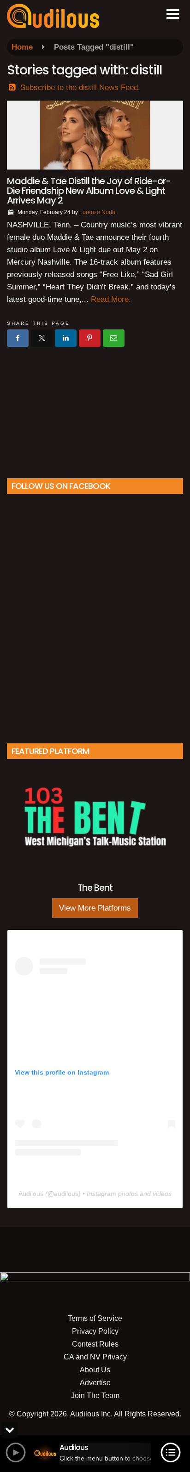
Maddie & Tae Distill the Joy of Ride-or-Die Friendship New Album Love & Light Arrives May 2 (89, 191)
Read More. (111, 299)
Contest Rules (95, 1344)
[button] (172, 14)
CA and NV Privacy (95, 1357)
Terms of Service (95, 1318)
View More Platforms (95, 908)
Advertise (95, 1383)
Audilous (30, 1193)
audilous (66, 1193)
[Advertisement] (95, 408)
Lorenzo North (97, 212)
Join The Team (95, 1395)
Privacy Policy (95, 1331)
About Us (95, 1370)
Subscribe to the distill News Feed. (80, 87)
